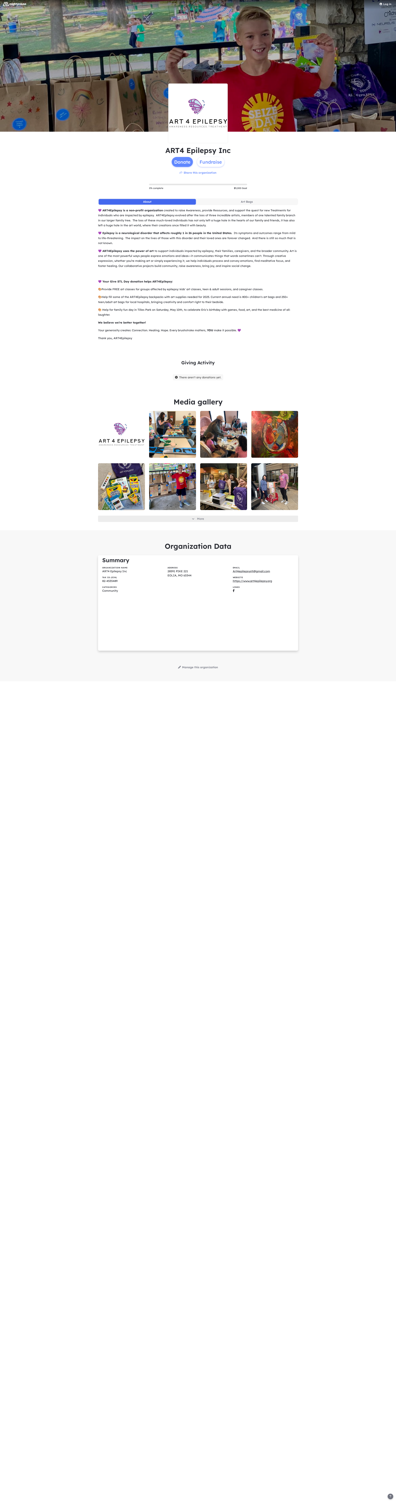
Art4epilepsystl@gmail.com (251, 571)
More (200, 519)
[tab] (147, 202)
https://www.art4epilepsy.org (252, 581)
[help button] (390, 1496)
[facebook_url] (234, 590)
